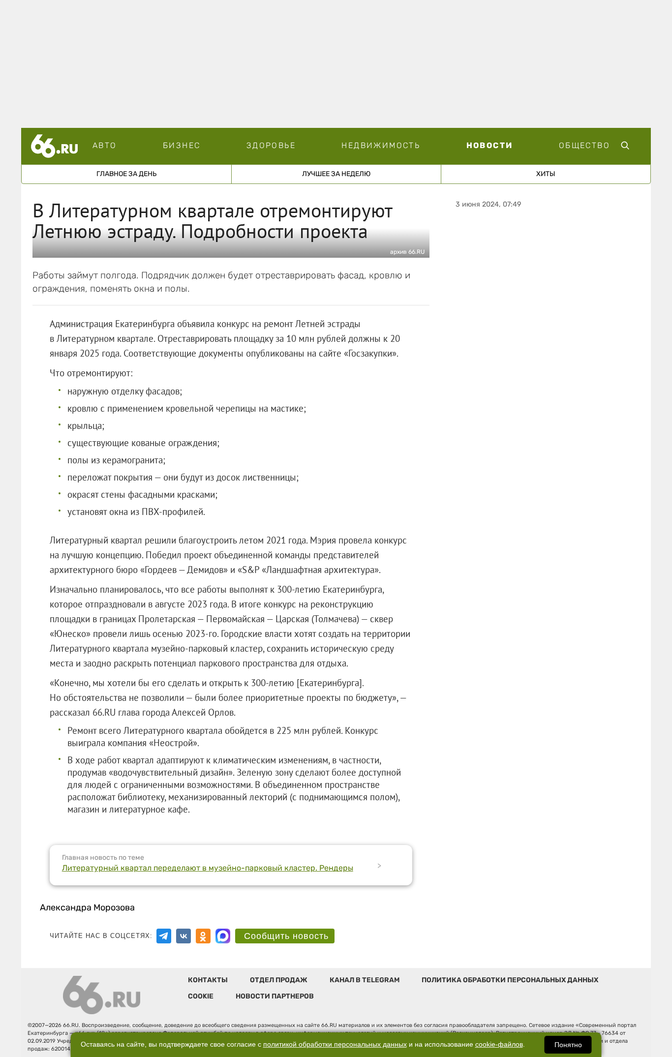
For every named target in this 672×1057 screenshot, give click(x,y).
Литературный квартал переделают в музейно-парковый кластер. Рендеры (207, 868)
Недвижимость (380, 145)
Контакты (208, 980)
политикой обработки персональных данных (335, 1044)
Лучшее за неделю (336, 174)
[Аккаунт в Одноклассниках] (203, 936)
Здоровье (271, 145)
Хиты (545, 174)
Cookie (201, 996)
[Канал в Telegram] (163, 936)
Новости (489, 145)
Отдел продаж (278, 980)
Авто (104, 145)
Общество (584, 145)
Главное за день (126, 174)
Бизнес (181, 145)
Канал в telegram (364, 980)
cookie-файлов (499, 1044)
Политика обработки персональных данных (510, 980)
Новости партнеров (275, 996)
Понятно (568, 1045)
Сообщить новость (286, 936)
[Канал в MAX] (222, 936)
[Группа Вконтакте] (183, 936)
